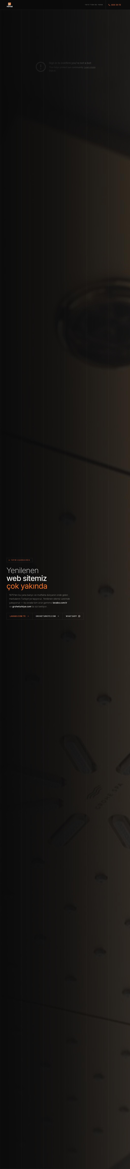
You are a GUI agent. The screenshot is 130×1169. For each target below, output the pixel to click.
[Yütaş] (9, 4)
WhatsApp (71, 616)
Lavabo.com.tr (18, 616)
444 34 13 (116, 5)
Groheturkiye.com (46, 616)
